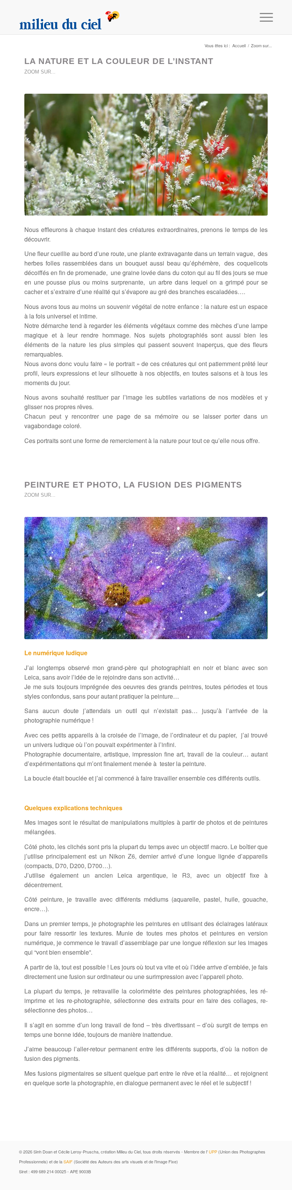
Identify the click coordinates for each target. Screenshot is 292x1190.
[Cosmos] (146, 578)
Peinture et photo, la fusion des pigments (133, 484)
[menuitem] (262, 17)
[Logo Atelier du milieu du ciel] (70, 17)
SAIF (68, 1161)
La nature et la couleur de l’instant (118, 61)
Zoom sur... (40, 72)
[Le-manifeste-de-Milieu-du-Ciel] (146, 155)
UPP (213, 1151)
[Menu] (262, 17)
